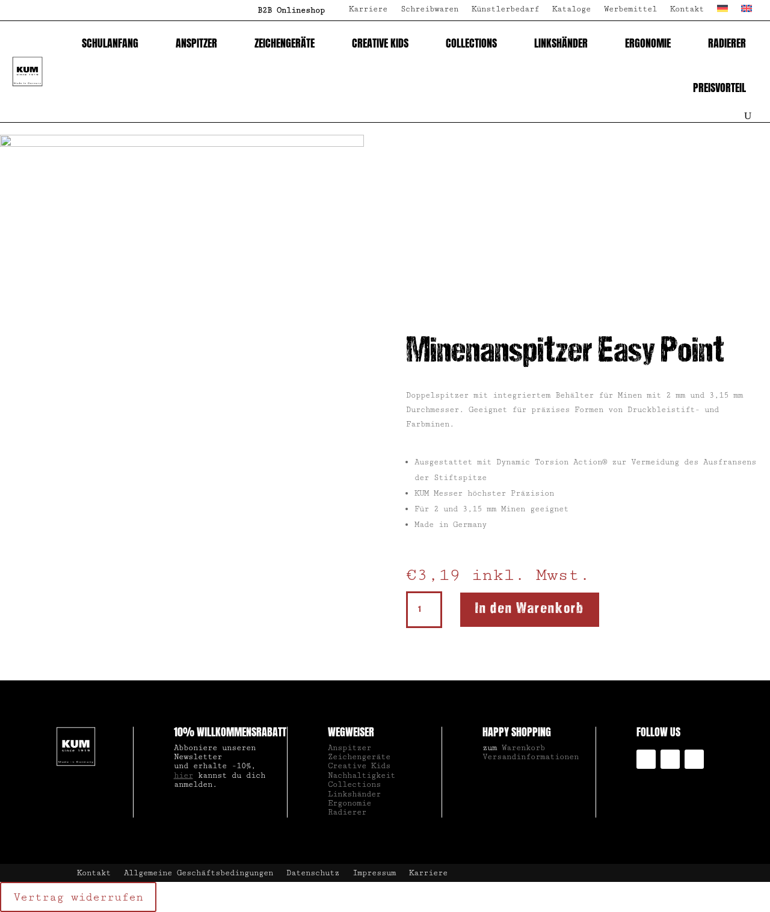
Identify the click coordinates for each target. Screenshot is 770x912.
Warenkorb (523, 748)
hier (183, 775)
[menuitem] (722, 12)
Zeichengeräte (284, 43)
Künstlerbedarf (505, 9)
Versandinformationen (530, 757)
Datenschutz (312, 873)
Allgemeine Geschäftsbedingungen (198, 873)
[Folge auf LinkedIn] (670, 759)
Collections (471, 43)
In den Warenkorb (529, 609)
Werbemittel (630, 9)
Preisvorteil (719, 87)
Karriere (368, 9)
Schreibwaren (429, 9)
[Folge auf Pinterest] (694, 759)
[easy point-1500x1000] (182, 144)
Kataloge (571, 9)
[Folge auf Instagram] (646, 759)
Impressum (374, 873)
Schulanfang (110, 43)
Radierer (727, 43)
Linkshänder (561, 43)
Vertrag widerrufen (78, 897)
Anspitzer (196, 43)
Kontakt (687, 9)
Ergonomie (648, 43)
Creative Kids (380, 43)
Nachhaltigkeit (361, 775)
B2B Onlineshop (291, 10)
